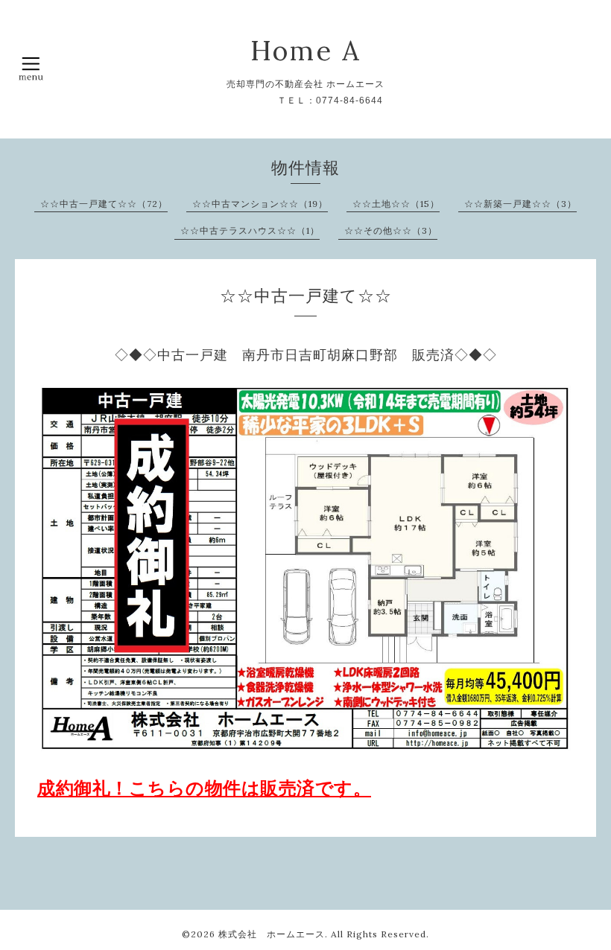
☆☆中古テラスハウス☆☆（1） (250, 230)
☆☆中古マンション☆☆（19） (260, 203)
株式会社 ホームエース (271, 934)
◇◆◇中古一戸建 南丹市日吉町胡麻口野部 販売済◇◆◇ (306, 355)
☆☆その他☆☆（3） (390, 230)
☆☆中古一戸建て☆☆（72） (104, 203)
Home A (305, 51)
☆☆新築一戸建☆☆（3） (520, 203)
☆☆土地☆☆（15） (396, 203)
